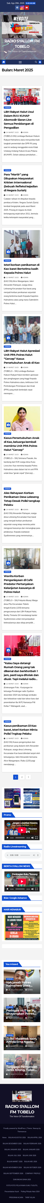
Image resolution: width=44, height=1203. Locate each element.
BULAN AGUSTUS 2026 (17, 1137)
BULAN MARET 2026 (14, 1161)
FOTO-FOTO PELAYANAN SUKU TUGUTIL (22, 1185)
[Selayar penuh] (36, 837)
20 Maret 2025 (12, 367)
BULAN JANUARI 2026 (31, 1149)
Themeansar (21, 1131)
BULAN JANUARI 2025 (13, 1149)
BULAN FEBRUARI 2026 (32, 1144)
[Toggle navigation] (20, 62)
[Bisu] (32, 837)
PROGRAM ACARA (16, 1197)
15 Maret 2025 (12, 597)
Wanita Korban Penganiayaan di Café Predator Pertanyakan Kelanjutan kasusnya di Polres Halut (19, 584)
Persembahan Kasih (12, 1191)
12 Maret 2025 (12, 684)
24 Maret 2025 (12, 132)
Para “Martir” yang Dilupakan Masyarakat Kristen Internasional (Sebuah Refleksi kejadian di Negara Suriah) (21, 182)
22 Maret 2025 (12, 277)
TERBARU (7, 107)
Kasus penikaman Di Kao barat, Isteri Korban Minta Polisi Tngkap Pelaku (20, 729)
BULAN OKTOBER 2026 (32, 1167)
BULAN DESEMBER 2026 (12, 1144)
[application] (22, 830)
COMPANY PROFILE (32, 1173)
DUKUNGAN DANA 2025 (22, 1179)
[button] (36, 62)
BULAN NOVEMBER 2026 (12, 1167)
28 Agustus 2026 (16, 990)
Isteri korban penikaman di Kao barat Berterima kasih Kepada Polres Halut (21, 268)
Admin (30, 990)
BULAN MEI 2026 (30, 1161)
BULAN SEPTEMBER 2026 (13, 1173)
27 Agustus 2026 (16, 1074)
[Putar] (7, 837)
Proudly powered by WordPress (14, 1128)
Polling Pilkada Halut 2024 (30, 1191)
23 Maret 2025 (12, 195)
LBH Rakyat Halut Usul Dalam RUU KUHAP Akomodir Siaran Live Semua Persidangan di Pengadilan (19, 119)
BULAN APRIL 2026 (35, 1137)
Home (4, 1137)
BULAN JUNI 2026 (29, 1155)
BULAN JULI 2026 (14, 1155)
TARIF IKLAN (30, 1197)
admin (25, 132)
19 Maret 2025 (12, 509)
